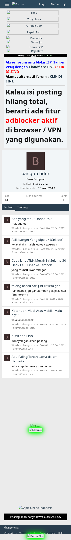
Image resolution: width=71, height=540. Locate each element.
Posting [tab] (8, 207)
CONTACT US (52, 517)
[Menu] (6, 4)
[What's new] (64, 4)
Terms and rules (28, 533)
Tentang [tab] (22, 207)
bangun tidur (30, 228)
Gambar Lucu (27, 231)
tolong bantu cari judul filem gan (36, 286)
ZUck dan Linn (22, 336)
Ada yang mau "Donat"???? (31, 219)
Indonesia (13, 527)
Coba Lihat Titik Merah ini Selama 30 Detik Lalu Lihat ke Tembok (39, 262)
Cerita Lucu (26, 302)
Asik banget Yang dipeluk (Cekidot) (37, 239)
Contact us (10, 533)
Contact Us (47, 55)
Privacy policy (47, 533)
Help (60, 533)
